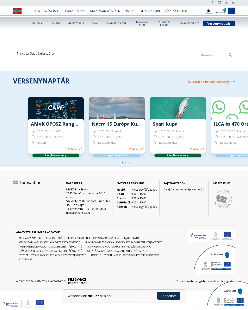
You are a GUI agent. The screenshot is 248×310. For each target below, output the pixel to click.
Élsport (130, 11)
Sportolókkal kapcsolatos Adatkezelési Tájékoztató (119, 246)
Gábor (82, 283)
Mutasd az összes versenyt (209, 82)
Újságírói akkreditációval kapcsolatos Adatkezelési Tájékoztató (123, 242)
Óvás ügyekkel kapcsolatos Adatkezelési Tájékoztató (50, 251)
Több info (74, 149)
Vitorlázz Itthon (164, 23)
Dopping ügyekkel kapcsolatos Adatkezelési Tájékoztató (125, 255)
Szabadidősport (189, 23)
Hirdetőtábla (76, 23)
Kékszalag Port (142, 23)
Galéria (56, 23)
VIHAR (95, 23)
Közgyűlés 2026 (176, 11)
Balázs (72, 283)
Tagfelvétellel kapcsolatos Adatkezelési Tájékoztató (51, 246)
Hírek (36, 11)
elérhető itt (199, 189)
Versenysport (150, 11)
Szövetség (51, 11)
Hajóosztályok (74, 11)
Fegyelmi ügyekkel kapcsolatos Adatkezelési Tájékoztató (52, 255)
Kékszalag (38, 23)
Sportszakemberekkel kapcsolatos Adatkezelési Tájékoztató (103, 238)
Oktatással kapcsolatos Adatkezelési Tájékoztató (117, 251)
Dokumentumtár (116, 23)
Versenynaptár (218, 23)
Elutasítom (144, 296)
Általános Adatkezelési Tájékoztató (40, 238)
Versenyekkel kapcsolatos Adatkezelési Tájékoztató (49, 242)
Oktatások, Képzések (105, 11)
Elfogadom (169, 296)
